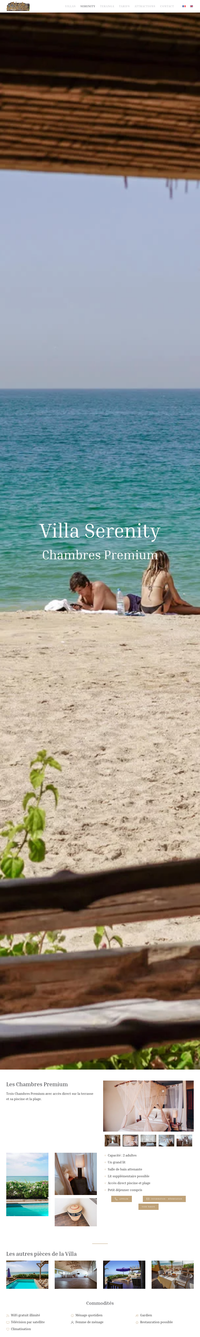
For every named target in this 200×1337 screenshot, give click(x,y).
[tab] (112, 1140)
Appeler (123, 1199)
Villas (70, 6)
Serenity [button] (87, 6)
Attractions (145, 6)
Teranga (107, 6)
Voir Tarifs (148, 1207)
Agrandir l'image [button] (27, 1283)
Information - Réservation (166, 1199)
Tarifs (124, 6)
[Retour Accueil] (18, 6)
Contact (167, 6)
